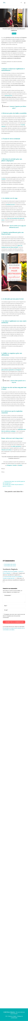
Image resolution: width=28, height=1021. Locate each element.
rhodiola (3, 179)
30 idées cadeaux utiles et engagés (14, 511)
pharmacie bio (8, 95)
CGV (6, 1016)
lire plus (14, 514)
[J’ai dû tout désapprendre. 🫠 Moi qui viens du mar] (10, 745)
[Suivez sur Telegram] (11, 1008)
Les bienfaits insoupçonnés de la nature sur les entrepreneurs (14, 534)
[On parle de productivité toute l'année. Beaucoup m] (3, 933)
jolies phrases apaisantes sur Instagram (11, 369)
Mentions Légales (12, 1016)
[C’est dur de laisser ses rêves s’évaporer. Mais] (10, 925)
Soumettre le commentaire (15, 622)
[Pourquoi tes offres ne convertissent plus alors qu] (3, 687)
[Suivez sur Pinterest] (17, 1008)
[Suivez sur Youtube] (14, 1008)
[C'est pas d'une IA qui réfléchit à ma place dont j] (17, 653)
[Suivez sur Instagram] (9, 1008)
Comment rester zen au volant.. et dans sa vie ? (14, 548)
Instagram (9, 465)
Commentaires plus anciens (9, 564)
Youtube (14, 465)
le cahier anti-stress (16, 446)
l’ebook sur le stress (6, 449)
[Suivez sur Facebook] (19, 1008)
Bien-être (14, 33)
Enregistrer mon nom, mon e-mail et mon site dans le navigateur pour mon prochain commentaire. (14, 616)
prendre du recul (10, 204)
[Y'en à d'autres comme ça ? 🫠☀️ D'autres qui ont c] (17, 873)
